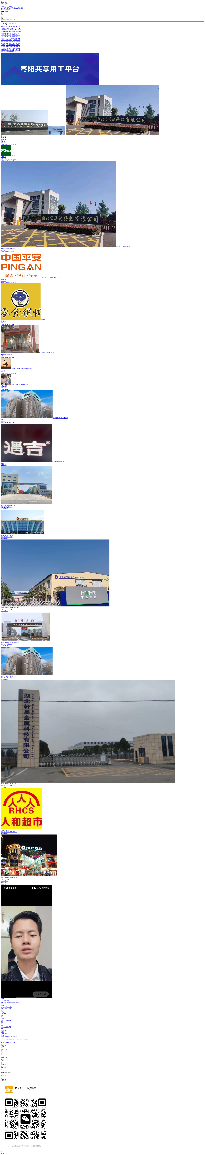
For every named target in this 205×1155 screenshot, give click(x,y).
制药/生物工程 (10, 48)
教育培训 (9, 40)
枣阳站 (2, 6)
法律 (4, 41)
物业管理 (12, 31)
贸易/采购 (8, 35)
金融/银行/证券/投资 (11, 45)
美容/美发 (17, 28)
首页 (5, 8)
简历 (13, 8)
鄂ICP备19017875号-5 (23, 1039)
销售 (2, 26)
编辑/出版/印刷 (13, 41)
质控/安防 (17, 48)
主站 (2, 8)
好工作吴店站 (8, 6)
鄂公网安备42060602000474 (8, 1042)
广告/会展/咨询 (13, 38)
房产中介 (18, 31)
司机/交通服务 (14, 33)
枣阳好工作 (13, 1039)
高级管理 (4, 50)
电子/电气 (13, 43)
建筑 (8, 31)
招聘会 (23, 8)
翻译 (7, 41)
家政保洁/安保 (5, 33)
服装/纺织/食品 (14, 46)
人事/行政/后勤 (11, 26)
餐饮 (17, 26)
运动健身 (9, 30)
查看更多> (3, 139)
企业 (16, 8)
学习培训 (8, 51)
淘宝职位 (4, 36)
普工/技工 (15, 30)
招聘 (7, 8)
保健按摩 (4, 30)
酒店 (4, 28)
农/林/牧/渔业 (10, 50)
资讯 (19, 8)
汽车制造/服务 (16, 35)
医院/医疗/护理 (5, 46)
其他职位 (13, 51)
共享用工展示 (15, 1037)
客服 (5, 26)
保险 (18, 45)
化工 (17, 36)
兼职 (10, 8)
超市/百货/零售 (10, 28)
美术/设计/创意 (11, 36)
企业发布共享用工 (6, 1037)
